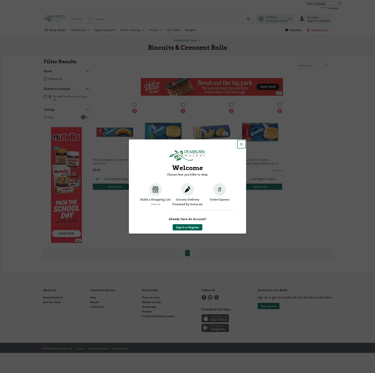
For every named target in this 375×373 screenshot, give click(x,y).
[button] (155, 196)
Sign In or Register (187, 227)
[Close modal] (241, 144)
